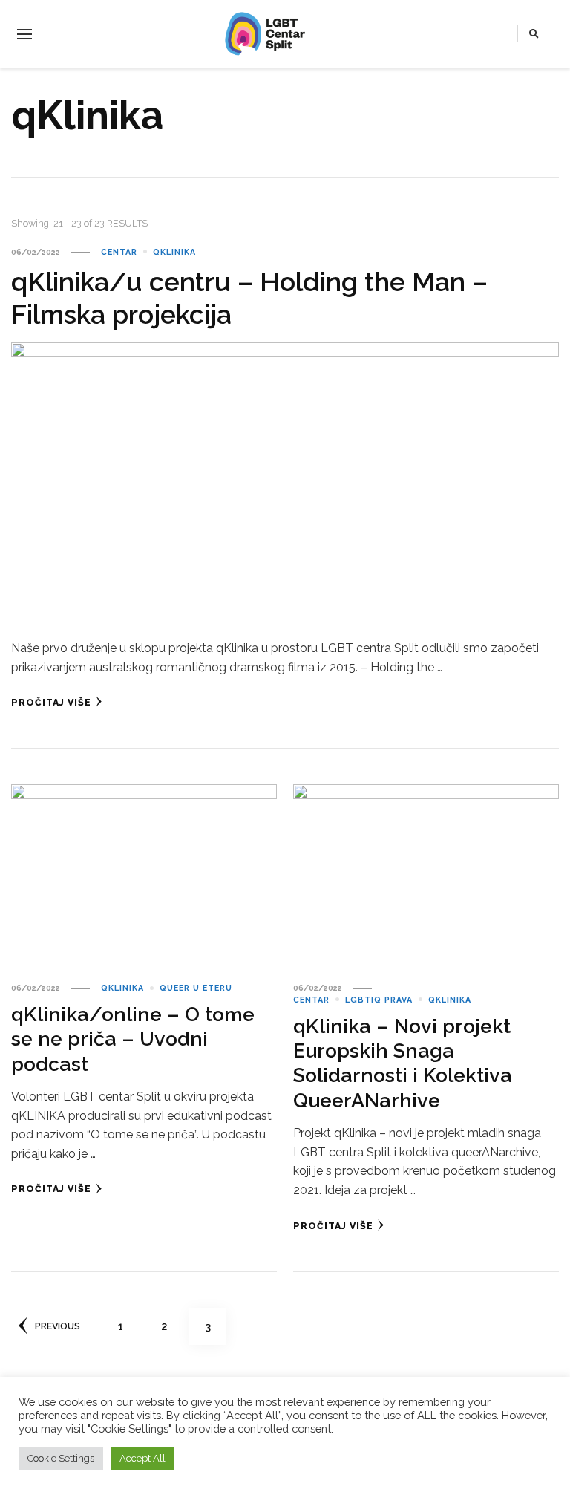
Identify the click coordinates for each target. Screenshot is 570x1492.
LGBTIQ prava (379, 999)
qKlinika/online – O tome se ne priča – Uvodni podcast (133, 1039)
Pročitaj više (51, 702)
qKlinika (174, 251)
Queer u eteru (196, 987)
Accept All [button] (142, 1458)
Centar (119, 251)
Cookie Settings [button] (60, 1458)
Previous (57, 1326)
